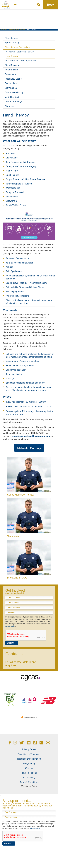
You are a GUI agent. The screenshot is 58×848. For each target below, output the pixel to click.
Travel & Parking (29, 773)
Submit (10, 643)
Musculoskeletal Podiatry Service (20, 60)
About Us (9, 106)
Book (50, 4)
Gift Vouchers (11, 88)
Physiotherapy (11, 38)
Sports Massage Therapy (20, 494)
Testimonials (11, 83)
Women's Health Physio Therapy (20, 52)
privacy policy (10, 626)
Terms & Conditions (29, 782)
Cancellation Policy (14, 92)
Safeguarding (29, 763)
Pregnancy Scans (13, 79)
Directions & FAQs (13, 101)
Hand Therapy (12, 56)
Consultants (10, 74)
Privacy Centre (29, 749)
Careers (29, 768)
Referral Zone (11, 70)
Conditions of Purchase (29, 754)
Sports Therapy (12, 42)
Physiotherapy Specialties (17, 29)
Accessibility (29, 777)
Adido (34, 786)
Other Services (12, 65)
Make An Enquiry (29, 448)
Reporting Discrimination (29, 759)
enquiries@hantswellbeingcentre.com (31, 436)
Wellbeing (4, 29)
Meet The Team (12, 97)
